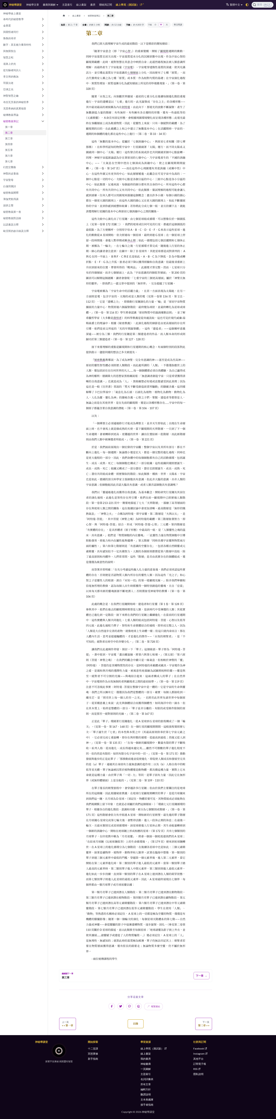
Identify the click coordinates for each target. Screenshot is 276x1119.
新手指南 (93, 1058)
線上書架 (81, 4)
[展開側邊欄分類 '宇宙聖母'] (42, 179)
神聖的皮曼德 (11, 173)
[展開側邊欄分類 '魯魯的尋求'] (42, 38)
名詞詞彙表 (147, 1079)
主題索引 (67, 4)
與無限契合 (9, 50)
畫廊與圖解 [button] (49, 4)
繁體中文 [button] (235, 4)
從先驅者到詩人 (12, 70)
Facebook (198, 1048)
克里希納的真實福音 (14, 108)
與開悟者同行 (11, 31)
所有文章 (146, 1084)
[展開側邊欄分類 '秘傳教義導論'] (42, 114)
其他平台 (198, 1058)
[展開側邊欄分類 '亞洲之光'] (42, 89)
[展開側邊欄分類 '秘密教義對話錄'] (42, 218)
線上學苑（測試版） (127, 4)
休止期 (131, 240)
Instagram (198, 1053)
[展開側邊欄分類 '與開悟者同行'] (42, 31)
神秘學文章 (32, 4)
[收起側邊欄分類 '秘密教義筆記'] (42, 121)
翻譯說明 (146, 1094)
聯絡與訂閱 (105, 4)
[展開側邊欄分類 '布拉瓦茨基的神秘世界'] (42, 102)
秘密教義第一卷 (12, 211)
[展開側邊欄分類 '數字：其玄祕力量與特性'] (42, 44)
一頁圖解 (146, 1068)
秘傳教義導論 (11, 114)
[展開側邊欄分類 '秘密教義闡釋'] (42, 192)
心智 (127, 51)
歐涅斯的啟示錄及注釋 (16, 230)
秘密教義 (99, 360)
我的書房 (146, 1058)
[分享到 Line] (129, 1006)
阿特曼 (126, 107)
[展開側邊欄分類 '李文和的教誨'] (42, 76)
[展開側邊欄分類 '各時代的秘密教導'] (42, 19)
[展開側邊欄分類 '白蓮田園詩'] (42, 186)
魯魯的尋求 (9, 38)
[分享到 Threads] (138, 1006)
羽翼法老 (8, 82)
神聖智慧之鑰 (11, 95)
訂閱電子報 (199, 1063)
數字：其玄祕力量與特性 (17, 44)
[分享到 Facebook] (111, 1006)
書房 (92, 4)
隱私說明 (198, 1073)
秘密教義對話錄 (12, 218)
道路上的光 (9, 63)
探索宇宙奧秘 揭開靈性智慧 (59, 1061)
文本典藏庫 (147, 1099)
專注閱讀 (178, 24)
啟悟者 (117, 318)
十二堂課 (93, 1048)
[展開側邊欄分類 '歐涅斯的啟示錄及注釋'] (42, 230)
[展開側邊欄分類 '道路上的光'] (42, 63)
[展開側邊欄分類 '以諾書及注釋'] (42, 224)
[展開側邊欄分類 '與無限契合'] (42, 51)
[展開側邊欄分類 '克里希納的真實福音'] (42, 108)
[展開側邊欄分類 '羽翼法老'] (42, 82)
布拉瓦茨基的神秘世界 (16, 101)
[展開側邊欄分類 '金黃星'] (42, 25)
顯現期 (164, 51)
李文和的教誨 (11, 76)
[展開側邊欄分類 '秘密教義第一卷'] (42, 211)
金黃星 (7, 25)
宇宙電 (129, 67)
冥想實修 (93, 1053)
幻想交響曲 (9, 167)
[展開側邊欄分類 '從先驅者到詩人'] (42, 70)
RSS (195, 1068)
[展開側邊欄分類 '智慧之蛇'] (42, 57)
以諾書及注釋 (11, 224)
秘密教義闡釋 (11, 192)
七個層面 (132, 72)
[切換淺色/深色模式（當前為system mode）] (247, 4)
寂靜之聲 (8, 205)
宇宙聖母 (8, 179)
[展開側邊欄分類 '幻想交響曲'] (42, 167)
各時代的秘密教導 (13, 19)
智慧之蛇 (8, 57)
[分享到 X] (120, 1006)
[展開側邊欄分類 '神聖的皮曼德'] (42, 173)
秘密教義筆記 (11, 121)
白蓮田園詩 (9, 186)
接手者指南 (147, 1104)
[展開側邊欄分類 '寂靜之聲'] (42, 205)
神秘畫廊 (146, 1063)
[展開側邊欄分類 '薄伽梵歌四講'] (42, 199)
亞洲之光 (8, 89)
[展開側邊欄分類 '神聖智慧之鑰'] (42, 95)
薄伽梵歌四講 (11, 198)
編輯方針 (146, 1089)
